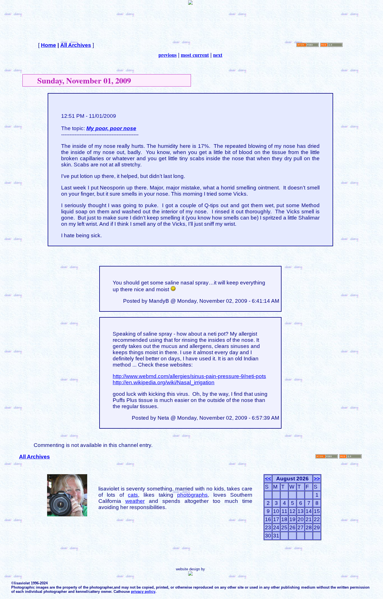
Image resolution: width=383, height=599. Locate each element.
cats (133, 495)
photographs (192, 495)
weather (135, 501)
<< (268, 479)
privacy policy (143, 591)
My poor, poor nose (111, 128)
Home (48, 45)
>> (317, 479)
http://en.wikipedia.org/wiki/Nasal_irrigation (163, 382)
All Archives (75, 45)
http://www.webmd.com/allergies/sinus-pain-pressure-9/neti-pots (189, 376)
